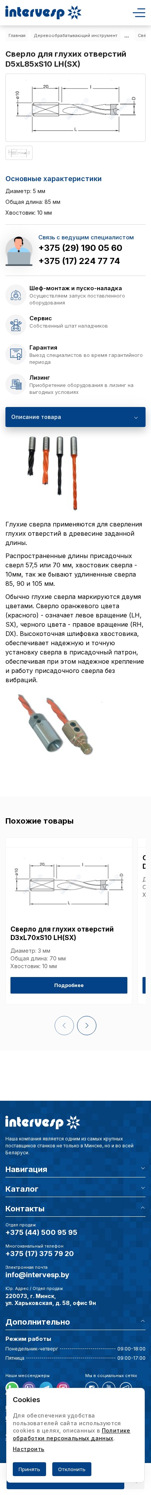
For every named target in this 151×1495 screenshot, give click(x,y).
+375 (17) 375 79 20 (39, 1253)
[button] (86, 1025)
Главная (17, 35)
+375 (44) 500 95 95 (41, 1232)
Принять (29, 1469)
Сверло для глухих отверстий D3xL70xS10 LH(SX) (62, 933)
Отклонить (72, 1469)
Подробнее (69, 985)
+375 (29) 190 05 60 (80, 248)
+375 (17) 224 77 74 (79, 261)
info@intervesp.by (37, 1275)
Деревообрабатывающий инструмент (75, 35)
